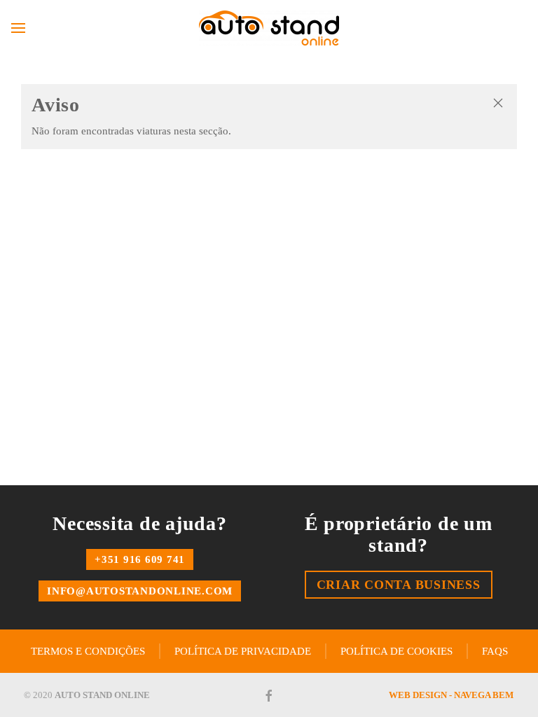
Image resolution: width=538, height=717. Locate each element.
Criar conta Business (399, 585)
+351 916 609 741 (140, 559)
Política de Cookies (396, 651)
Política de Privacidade (242, 651)
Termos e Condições (88, 651)
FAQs (495, 651)
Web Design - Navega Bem (451, 695)
